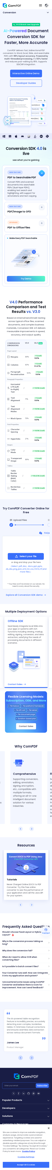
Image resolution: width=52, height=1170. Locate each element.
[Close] (49, 1128)
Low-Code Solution (17, 684)
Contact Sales (26, 726)
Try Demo (26, 278)
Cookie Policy (28, 1151)
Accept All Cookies (26, 1164)
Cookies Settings (26, 1157)
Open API (12, 680)
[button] (46, 5)
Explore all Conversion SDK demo (24, 595)
